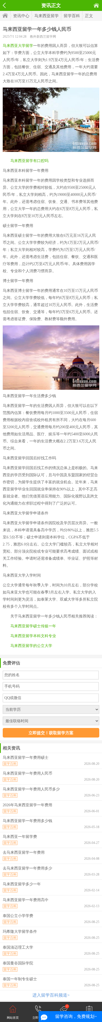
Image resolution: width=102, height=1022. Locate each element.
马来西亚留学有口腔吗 (29, 161)
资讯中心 (21, 16)
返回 (4, 5)
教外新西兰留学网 (43, 36)
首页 (96, 5)
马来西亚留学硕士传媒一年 (33, 626)
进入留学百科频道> (51, 995)
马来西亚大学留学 (18, 46)
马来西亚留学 (46, 16)
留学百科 (72, 16)
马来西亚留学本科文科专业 (33, 636)
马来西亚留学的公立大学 (31, 646)
